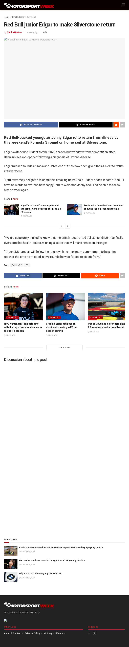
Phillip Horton (14, 32)
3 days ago (90, 213)
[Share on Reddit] (116, 124)
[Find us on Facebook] (89, 633)
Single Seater (18, 17)
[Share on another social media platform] (122, 124)
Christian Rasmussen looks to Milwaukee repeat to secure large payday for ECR (61, 547)
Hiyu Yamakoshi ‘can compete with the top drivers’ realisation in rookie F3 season (41, 208)
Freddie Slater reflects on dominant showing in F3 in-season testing (61, 327)
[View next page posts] (67, 226)
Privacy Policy (32, 633)
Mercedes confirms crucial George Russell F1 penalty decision (52, 560)
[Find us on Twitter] (94, 633)
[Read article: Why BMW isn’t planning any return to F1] (10, 577)
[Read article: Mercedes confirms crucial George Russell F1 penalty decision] (10, 564)
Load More (64, 347)
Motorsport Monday (54, 633)
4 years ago (32, 32)
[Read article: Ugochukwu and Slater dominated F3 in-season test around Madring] (107, 306)
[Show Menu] (123, 5)
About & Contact (12, 633)
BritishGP (17, 265)
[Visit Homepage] (29, 5)
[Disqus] (64, 406)
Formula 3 (31, 17)
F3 (27, 265)
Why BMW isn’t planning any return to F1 (40, 573)
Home (7, 17)
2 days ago (27, 216)
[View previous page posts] (61, 226)
